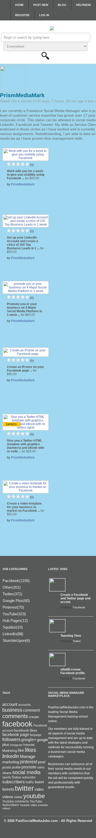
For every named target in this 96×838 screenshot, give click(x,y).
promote (29, 767)
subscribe (29, 777)
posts (6, 767)
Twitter (77, 641)
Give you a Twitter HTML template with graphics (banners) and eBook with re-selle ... (25, 446)
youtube (34, 795)
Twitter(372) (12, 594)
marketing (10, 762)
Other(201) (12, 587)
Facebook (79, 607)
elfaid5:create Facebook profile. (73, 671)
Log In (44, 15)
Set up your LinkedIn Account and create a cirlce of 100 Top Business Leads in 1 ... (25, 245)
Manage (27, 756)
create (34, 717)
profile (16, 767)
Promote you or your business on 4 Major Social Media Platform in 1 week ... (24, 309)
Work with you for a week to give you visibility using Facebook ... (25, 174)
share (7, 773)
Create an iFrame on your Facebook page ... (25, 370)
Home (19, 4)
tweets (8, 789)
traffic (30, 782)
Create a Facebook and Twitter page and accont (75, 598)
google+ (28, 740)
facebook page (15, 734)
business (12, 710)
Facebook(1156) (16, 580)
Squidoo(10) (13, 627)
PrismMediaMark (23, 184)
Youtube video (28, 805)
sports (6, 777)
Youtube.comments (15, 801)
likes (30, 750)
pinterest (28, 761)
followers (11, 739)
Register (22, 15)
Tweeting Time (70, 636)
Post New (40, 4)
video (39, 789)
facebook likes (25, 730)
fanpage (35, 735)
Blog (62, 4)
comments (15, 716)
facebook (17, 724)
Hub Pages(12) (15, 620)
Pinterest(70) (13, 607)
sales (41, 767)
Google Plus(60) (16, 600)
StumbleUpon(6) (16, 640)
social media (26, 772)
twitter (24, 788)
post (41, 762)
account (9, 704)
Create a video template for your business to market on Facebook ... (25, 509)
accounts (24, 705)
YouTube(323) (14, 614)
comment (31, 710)
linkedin (10, 756)
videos (7, 797)
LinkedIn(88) (13, 634)
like (21, 750)
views (18, 797)
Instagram (16, 744)
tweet (39, 782)
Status (16, 777)
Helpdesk (83, 4)
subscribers (13, 781)
